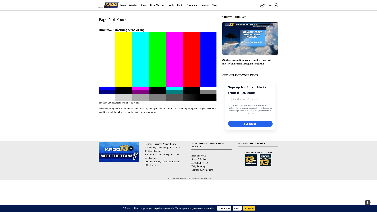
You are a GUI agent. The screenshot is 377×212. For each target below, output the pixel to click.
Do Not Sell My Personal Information (163, 161)
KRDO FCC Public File (156, 154)
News (123, 5)
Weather (133, 5)
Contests (204, 5)
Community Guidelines (156, 147)
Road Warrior (157, 5)
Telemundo (191, 5)
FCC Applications (153, 151)
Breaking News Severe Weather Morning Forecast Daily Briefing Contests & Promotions (202, 162)
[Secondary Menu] (102, 5)
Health (170, 5)
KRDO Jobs (174, 147)
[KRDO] (111, 5)
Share (215, 5)
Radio (180, 5)
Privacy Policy (169, 144)
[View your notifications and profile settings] (368, 203)
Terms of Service (153, 144)
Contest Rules (152, 165)
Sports (143, 5)
